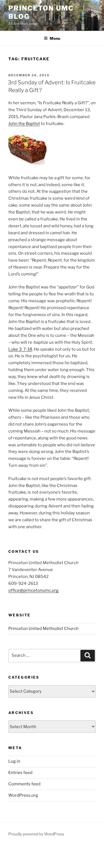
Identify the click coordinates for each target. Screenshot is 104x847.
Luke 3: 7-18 (20, 349)
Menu (55, 38)
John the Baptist (24, 123)
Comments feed (24, 783)
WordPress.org (23, 795)
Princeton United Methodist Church (43, 628)
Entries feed (20, 772)
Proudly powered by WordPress (36, 834)
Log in (14, 761)
